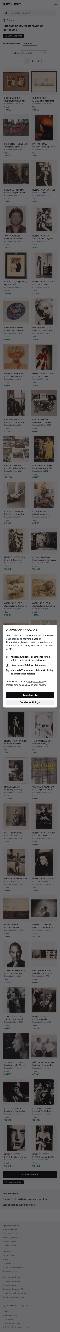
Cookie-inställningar (30, 702)
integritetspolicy (35, 681)
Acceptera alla (30, 695)
